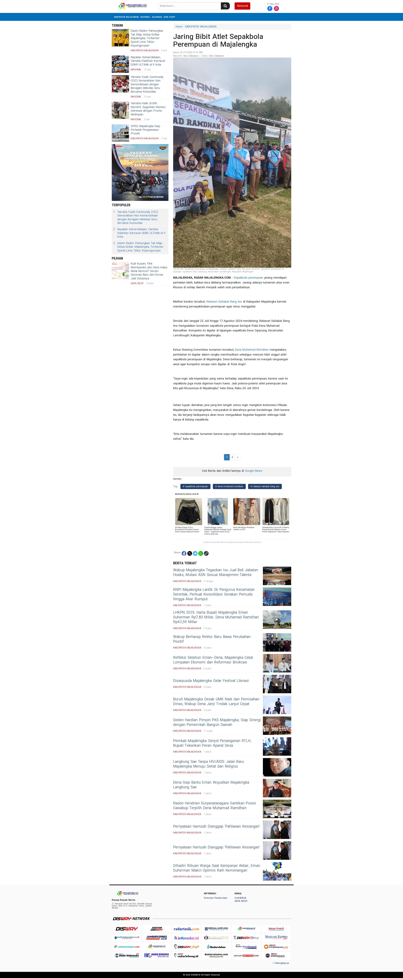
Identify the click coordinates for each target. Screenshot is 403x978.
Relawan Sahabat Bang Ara (224, 302)
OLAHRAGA (157, 17)
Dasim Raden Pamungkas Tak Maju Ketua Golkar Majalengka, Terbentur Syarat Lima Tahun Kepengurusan (147, 38)
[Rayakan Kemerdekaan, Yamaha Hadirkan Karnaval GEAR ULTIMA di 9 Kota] (120, 64)
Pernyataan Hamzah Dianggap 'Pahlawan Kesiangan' (216, 826)
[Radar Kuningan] (126, 947)
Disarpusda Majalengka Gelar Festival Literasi (211, 680)
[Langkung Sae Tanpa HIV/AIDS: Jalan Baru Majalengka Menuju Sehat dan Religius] (277, 767)
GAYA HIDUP (169, 17)
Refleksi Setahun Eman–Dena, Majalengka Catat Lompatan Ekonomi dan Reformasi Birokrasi (213, 660)
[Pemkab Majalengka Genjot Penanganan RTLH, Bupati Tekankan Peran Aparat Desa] (277, 746)
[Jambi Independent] (126, 938)
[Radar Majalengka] (156, 947)
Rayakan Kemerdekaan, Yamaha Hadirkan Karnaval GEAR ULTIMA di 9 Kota (148, 61)
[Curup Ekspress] (276, 947)
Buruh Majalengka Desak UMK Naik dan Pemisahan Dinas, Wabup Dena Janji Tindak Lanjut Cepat (216, 702)
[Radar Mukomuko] (126, 956)
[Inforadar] (186, 938)
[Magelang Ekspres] (276, 938)
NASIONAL (145, 17)
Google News (253, 471)
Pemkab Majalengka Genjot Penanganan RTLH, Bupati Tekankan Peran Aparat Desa (212, 743)
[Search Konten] (225, 6)
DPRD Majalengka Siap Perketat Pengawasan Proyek (145, 130)
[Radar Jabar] (216, 947)
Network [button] (242, 6)
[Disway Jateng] (246, 938)
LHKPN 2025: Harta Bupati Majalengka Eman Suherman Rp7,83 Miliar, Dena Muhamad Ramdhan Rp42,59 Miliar (216, 617)
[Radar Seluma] (216, 956)
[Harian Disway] (156, 929)
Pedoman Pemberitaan (215, 898)
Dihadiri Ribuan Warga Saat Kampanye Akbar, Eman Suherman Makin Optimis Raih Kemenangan (216, 868)
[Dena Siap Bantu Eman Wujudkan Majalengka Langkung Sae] (277, 788)
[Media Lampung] (216, 929)
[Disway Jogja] (186, 947)
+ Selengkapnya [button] (281, 963)
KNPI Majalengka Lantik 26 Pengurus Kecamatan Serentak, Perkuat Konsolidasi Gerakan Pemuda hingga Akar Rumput (214, 594)
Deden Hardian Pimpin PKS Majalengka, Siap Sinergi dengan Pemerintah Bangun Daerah (217, 722)
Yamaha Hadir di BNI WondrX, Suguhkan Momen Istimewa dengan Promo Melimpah (148, 109)
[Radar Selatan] (276, 956)
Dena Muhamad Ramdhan (252, 350)
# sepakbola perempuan (195, 486)
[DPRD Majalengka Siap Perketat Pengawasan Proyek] (120, 133)
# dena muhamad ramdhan (229, 486)
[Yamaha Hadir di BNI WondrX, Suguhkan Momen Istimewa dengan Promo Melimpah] (120, 110)
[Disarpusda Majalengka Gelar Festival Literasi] (277, 684)
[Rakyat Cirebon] (276, 929)
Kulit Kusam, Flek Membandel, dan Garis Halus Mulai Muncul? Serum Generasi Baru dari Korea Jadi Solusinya (149, 271)
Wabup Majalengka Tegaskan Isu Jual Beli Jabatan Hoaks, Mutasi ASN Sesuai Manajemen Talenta (215, 572)
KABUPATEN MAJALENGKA (126, 17)
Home (179, 27)
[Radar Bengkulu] (156, 956)
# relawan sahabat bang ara (265, 486)
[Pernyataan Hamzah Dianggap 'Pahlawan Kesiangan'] (277, 829)
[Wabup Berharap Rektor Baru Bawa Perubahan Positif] (277, 642)
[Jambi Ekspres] (156, 938)
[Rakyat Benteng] (246, 956)
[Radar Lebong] (186, 956)
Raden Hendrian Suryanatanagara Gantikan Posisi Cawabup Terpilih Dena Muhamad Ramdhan (214, 806)
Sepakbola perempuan (248, 278)
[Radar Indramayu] (246, 929)
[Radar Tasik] (186, 929)
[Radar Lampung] (216, 938)
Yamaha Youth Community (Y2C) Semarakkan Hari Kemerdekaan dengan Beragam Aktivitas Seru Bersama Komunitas (147, 84)
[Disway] (126, 929)
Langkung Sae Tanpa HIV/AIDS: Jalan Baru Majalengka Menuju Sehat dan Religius (208, 764)
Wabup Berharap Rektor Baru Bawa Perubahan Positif (212, 639)
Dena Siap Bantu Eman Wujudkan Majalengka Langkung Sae (211, 785)
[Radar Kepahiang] (246, 947)
